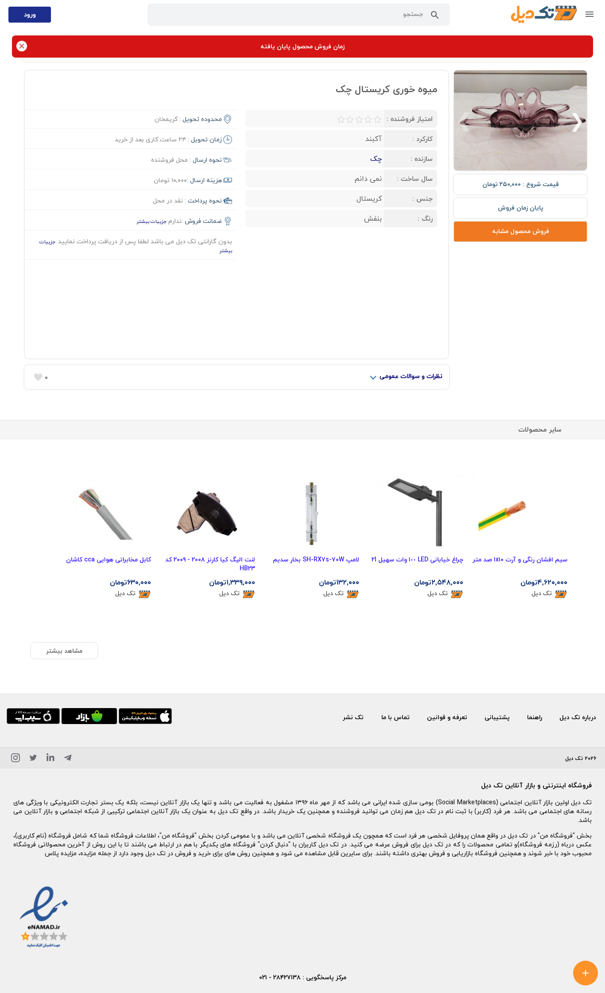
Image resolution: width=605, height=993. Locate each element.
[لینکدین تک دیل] (50, 759)
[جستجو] (434, 17)
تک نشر (353, 717)
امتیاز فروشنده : (410, 119)
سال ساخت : (415, 178)
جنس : (422, 198)
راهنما (534, 717)
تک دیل (541, 593)
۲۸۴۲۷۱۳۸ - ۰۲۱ (280, 977)
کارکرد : (422, 138)
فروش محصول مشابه (520, 231)
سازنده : (422, 158)
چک (376, 158)
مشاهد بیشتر (64, 650)
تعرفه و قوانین (447, 717)
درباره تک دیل (577, 717)
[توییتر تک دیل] (33, 759)
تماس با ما (395, 717)
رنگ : (425, 218)
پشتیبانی (497, 717)
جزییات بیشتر (151, 221)
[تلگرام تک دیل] (68, 759)
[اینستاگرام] (15, 759)
